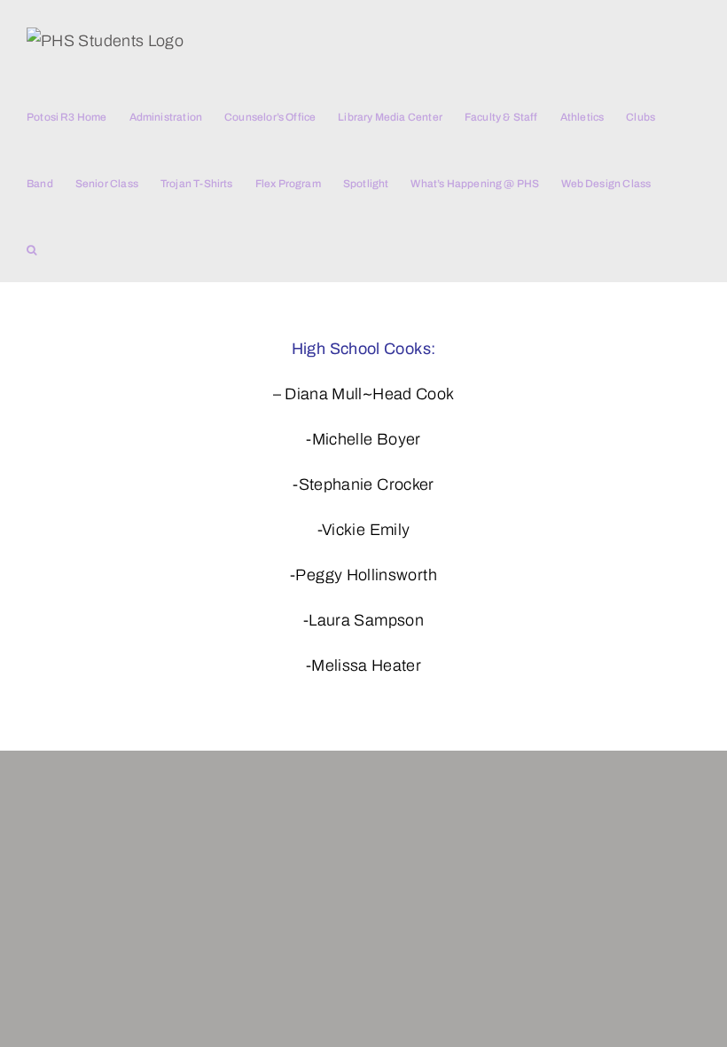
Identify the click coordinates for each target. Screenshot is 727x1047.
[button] (31, 249)
